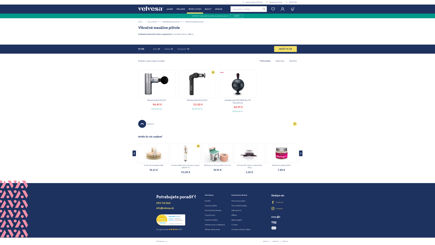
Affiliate (234, 215)
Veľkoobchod (236, 210)
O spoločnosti (210, 215)
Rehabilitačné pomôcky (171, 22)
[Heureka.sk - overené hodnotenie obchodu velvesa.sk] (170, 225)
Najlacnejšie (280, 61)
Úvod (140, 22)
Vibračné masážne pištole (194, 22)
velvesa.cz (266, 241)
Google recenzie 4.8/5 (169, 229)
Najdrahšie (293, 61)
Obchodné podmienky (213, 210)
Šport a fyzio (152, 22)
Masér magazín (236, 220)
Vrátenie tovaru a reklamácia (215, 225)
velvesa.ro (285, 241)
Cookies (234, 225)
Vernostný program (238, 201)
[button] (301, 153)
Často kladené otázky (239, 206)
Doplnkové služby (211, 220)
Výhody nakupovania (212, 229)
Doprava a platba (211, 206)
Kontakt (207, 201)
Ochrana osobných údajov (241, 229)
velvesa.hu (275, 241)
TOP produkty (265, 61)
